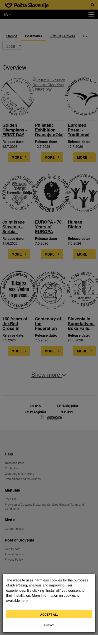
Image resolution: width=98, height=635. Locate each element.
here (24, 600)
